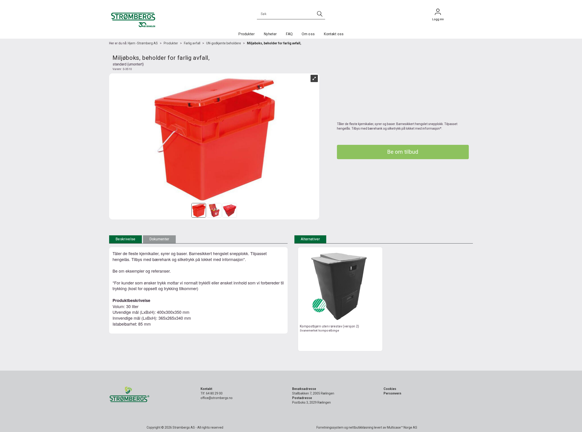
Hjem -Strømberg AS (143, 43)
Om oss (308, 34)
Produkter (246, 34)
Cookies (390, 389)
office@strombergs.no (217, 398)
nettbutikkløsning (361, 427)
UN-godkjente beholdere (223, 43)
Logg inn (438, 13)
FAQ (289, 34)
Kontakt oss (334, 34)
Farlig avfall (192, 43)
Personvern (392, 393)
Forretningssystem (330, 427)
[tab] (125, 239)
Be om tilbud (402, 152)
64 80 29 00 (214, 393)
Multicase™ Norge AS (402, 427)
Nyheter (270, 34)
